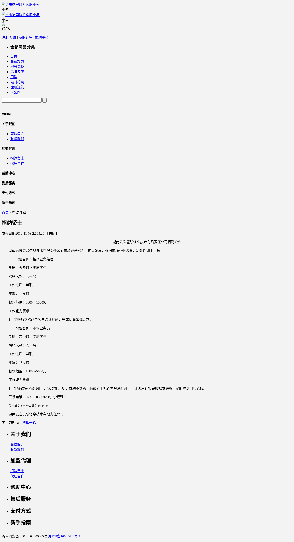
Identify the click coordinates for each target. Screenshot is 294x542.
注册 (5, 37)
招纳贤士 (17, 158)
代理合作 (17, 163)
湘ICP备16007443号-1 (64, 536)
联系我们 (17, 139)
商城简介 (17, 134)
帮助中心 (42, 37)
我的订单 (25, 37)
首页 (5, 212)
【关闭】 (52, 233)
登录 (12, 37)
